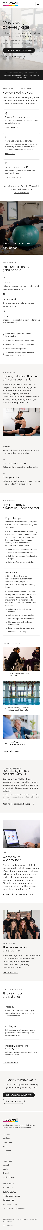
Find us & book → (10, 1062)
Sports (5, 1169)
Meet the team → (10, 972)
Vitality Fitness (9, 1177)
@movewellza (8, 1200)
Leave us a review (10, 1204)
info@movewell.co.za (11, 1196)
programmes (21, 192)
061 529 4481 (8, 1188)
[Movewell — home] (10, 4)
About (5, 1146)
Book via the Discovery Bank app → (18, 804)
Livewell (6, 1173)
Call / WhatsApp (9, 1192)
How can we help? (14, 56)
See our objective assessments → (18, 894)
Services (6, 1138)
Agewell (6, 1165)
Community (7, 1150)
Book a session (8, 1225)
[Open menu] (38, 3)
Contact (6, 1154)
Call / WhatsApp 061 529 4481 (19, 50)
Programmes (8, 1142)
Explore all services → (12, 751)
